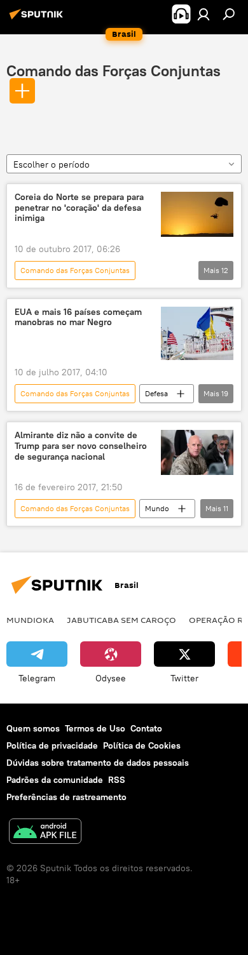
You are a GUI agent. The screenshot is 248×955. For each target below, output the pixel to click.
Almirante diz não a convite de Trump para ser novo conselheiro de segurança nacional (81, 446)
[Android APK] (45, 832)
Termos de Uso (95, 728)
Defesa (156, 393)
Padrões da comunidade (54, 779)
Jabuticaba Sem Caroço (121, 619)
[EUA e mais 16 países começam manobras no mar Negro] (197, 334)
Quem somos (33, 728)
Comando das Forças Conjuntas (113, 70)
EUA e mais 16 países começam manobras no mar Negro (78, 317)
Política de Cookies (142, 745)
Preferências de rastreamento (66, 797)
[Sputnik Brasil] (38, 19)
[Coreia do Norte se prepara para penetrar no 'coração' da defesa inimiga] (197, 214)
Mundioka (30, 619)
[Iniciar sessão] (203, 14)
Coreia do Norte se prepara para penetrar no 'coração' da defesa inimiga (79, 208)
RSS (116, 779)
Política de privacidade (52, 745)
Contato (146, 728)
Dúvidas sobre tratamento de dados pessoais (97, 762)
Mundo (157, 508)
